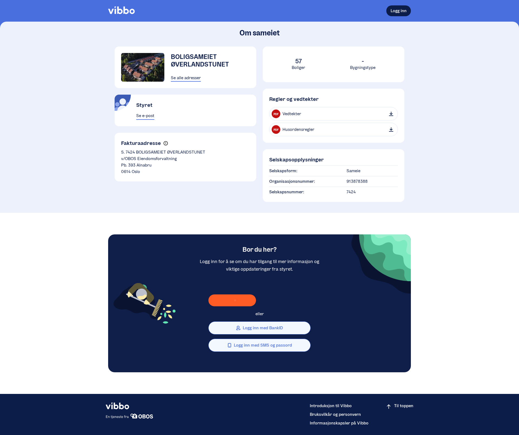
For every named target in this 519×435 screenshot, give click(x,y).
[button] (165, 143)
